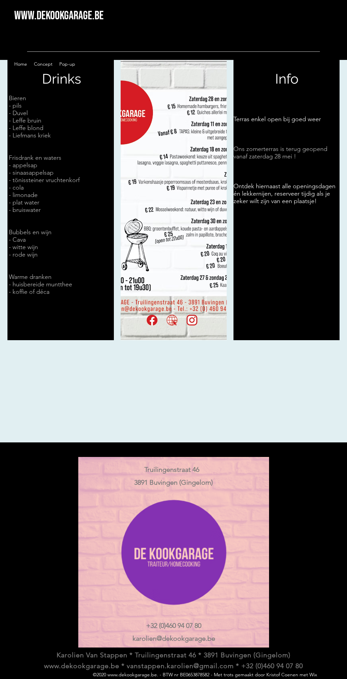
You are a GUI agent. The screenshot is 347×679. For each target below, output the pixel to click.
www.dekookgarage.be (132, 675)
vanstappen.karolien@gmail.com (180, 666)
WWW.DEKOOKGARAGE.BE (59, 15)
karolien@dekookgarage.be (173, 638)
